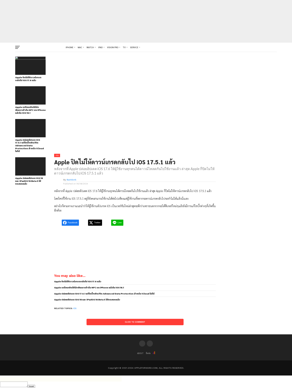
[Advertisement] (146, 21)
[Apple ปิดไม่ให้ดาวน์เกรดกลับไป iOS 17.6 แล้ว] (30, 58)
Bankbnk (71, 179)
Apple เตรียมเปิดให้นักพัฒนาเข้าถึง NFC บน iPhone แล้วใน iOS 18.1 (30, 110)
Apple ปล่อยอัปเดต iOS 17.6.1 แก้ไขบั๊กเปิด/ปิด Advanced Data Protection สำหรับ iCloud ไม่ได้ (29, 146)
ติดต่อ (148, 353)
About (140, 353)
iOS (74, 308)
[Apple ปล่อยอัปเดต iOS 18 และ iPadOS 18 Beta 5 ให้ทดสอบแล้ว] (30, 174)
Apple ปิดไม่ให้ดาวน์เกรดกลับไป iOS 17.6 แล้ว (28, 79)
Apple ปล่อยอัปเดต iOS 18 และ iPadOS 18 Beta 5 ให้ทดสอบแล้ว (29, 181)
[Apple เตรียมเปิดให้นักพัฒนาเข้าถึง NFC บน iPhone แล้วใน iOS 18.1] (30, 103)
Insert (31, 386)
